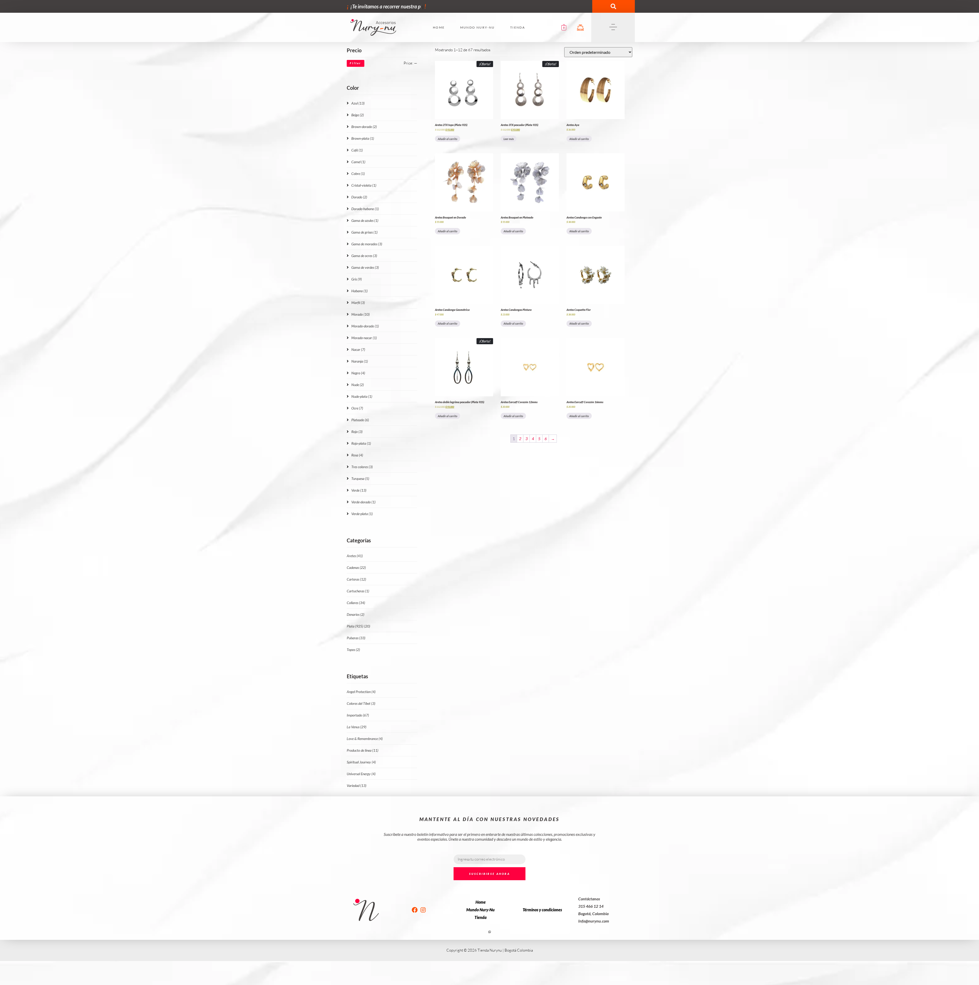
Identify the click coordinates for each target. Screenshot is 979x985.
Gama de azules (364, 220)
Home (439, 27)
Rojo (357, 431)
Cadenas (356, 567)
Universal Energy (361, 774)
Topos (353, 649)
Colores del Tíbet (361, 703)
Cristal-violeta (363, 185)
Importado (358, 715)
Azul (358, 103)
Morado (360, 314)
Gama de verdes (365, 267)
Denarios (355, 614)
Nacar (358, 349)
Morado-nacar (364, 338)
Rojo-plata (361, 443)
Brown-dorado (364, 126)
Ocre (357, 408)
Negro (358, 373)
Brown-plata (362, 138)
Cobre (358, 173)
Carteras (356, 579)
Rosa (357, 455)
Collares (356, 602)
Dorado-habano (365, 209)
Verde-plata (362, 513)
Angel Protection (361, 691)
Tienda (517, 27)
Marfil (358, 302)
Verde (358, 490)
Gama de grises (364, 232)
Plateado (360, 420)
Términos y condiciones (542, 909)
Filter (355, 63)
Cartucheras (358, 591)
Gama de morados (366, 244)
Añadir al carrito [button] (447, 138)
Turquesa (360, 478)
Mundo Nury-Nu (477, 27)
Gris (356, 279)
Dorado (359, 197)
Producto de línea (362, 750)
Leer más (509, 138)
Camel (358, 162)
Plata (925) (358, 626)
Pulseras (356, 638)
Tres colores (362, 467)
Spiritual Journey (361, 762)
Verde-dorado (363, 502)
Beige (357, 115)
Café (357, 150)
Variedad (356, 785)
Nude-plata (361, 396)
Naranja (359, 361)
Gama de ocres (364, 255)
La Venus (356, 727)
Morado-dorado (365, 326)
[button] (613, 6)
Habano (359, 291)
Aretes (355, 556)
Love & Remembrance (365, 738)
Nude (357, 384)
